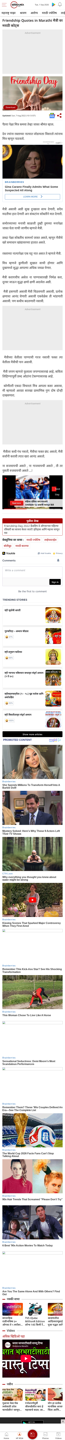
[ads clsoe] (63, 1421)
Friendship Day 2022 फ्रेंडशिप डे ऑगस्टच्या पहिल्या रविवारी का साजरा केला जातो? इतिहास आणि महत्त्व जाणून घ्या (31, 529)
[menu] (5, 5)
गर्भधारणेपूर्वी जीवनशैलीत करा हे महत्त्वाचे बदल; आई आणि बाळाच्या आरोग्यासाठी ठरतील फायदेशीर (35, 1406)
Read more (16, 503)
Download (10, 107)
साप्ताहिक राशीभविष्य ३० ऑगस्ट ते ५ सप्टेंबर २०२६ (11, 1321)
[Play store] (53, 4)
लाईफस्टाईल (50, 540)
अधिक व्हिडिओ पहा (13, 1336)
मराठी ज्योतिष (49, 13)
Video (11, 1330)
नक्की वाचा (13, 1299)
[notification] (60, 4)
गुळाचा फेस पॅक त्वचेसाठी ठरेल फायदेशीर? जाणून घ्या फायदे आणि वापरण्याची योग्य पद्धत (11, 1406)
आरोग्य (34, 13)
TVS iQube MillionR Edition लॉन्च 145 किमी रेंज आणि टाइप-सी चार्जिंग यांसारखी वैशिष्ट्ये (35, 1321)
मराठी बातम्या (22, 546)
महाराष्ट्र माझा (9, 13)
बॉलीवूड (7, 546)
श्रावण (23, 13)
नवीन (10, 1384)
